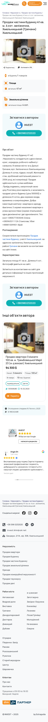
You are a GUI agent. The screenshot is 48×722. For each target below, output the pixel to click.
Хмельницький (33, 239)
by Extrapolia (39, 714)
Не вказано (32, 624)
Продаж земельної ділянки (15, 565)
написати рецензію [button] (29, 441)
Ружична (6, 655)
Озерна (30, 628)
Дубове (6, 628)
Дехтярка (7, 619)
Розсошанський (10, 651)
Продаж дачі (8, 583)
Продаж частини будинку (32, 13)
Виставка (7, 606)
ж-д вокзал (32, 592)
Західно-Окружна (35, 601)
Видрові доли (9, 601)
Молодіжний (33, 619)
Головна (5, 13)
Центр (5, 664)
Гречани (13, 246)
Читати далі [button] (40, 473)
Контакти (7, 686)
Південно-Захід (10, 642)
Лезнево (31, 610)
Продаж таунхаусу (11, 579)
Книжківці (31, 606)
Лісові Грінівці (33, 615)
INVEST (28, 125)
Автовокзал (8, 597)
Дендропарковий (11, 615)
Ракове (5, 647)
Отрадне (6, 638)
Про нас (6, 682)
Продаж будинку (10, 556)
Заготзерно (32, 597)
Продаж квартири (11, 552)
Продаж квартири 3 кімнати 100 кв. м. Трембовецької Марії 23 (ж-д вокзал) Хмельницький (24, 360)
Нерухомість (15, 13)
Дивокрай (7, 624)
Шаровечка (8, 669)
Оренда (6, 570)
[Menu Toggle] (45, 3)
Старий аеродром (11, 660)
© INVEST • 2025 (10, 714)
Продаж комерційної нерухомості (19, 574)
